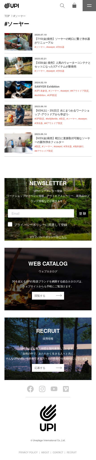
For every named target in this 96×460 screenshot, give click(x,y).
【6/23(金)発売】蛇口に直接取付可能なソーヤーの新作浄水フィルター (62, 140)
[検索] (62, 5)
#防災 (62, 118)
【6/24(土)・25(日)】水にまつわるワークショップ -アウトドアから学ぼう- (62, 112)
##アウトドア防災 (79, 90)
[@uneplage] (30, 389)
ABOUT (45, 452)
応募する (40, 368)
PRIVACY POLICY (28, 452)
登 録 (82, 213)
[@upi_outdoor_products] (42, 389)
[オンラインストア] (74, 5)
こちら (63, 237)
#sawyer (50, 46)
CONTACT (58, 452)
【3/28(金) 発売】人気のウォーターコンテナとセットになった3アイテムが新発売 (63, 64)
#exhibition (40, 95)
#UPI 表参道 (41, 90)
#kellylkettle (52, 118)
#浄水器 (60, 46)
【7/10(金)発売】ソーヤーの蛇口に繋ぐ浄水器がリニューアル (62, 40)
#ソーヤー (40, 46)
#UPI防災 (52, 95)
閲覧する (40, 295)
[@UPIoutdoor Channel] (54, 389)
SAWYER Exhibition (47, 86)
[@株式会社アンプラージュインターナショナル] (65, 389)
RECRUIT (72, 452)
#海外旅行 (78, 146)
